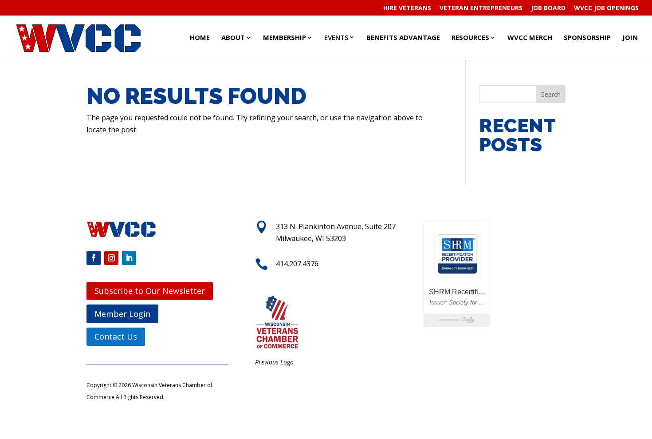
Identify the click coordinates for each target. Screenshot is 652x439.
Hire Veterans (407, 8)
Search (551, 94)
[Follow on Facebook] (93, 258)
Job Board (548, 8)
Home (200, 37)
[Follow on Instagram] (111, 258)
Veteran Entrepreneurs (481, 8)
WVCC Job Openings (606, 8)
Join (630, 37)
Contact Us (115, 336)
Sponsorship (587, 37)
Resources (470, 37)
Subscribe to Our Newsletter (149, 290)
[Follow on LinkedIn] (129, 258)
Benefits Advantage (403, 37)
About (233, 37)
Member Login (122, 313)
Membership (284, 37)
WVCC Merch (529, 37)
